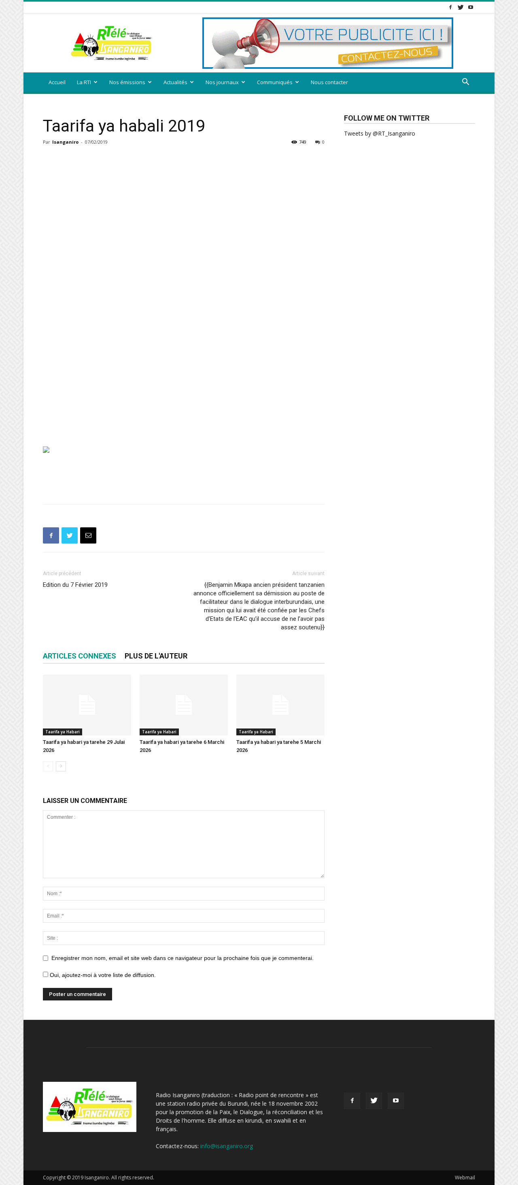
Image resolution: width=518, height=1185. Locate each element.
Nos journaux (222, 82)
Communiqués (275, 82)
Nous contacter (329, 82)
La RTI (84, 82)
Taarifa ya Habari (62, 732)
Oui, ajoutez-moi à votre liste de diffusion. (102, 975)
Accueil (57, 82)
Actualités (175, 82)
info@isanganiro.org (226, 1146)
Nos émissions (127, 82)
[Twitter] (460, 7)
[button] (465, 83)
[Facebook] (450, 7)
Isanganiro (65, 142)
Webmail (465, 1177)
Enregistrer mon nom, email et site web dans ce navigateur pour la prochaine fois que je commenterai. (182, 958)
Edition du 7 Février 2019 (75, 584)
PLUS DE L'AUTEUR (156, 656)
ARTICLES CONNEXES (79, 656)
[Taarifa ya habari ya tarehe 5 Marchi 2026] (280, 705)
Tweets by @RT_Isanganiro (379, 133)
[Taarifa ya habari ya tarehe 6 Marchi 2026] (184, 705)
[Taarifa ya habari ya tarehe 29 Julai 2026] (87, 705)
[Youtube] (470, 7)
